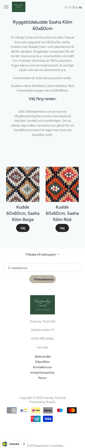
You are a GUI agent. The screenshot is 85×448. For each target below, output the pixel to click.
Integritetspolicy (42, 372)
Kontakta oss (42, 367)
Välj (22, 228)
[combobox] (14, 444)
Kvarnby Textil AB (54, 398)
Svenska (14, 444)
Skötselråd (42, 356)
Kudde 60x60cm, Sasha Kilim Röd (62, 213)
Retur (42, 378)
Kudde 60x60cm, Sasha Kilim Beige (22, 213)
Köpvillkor (42, 361)
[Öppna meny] (6, 7)
